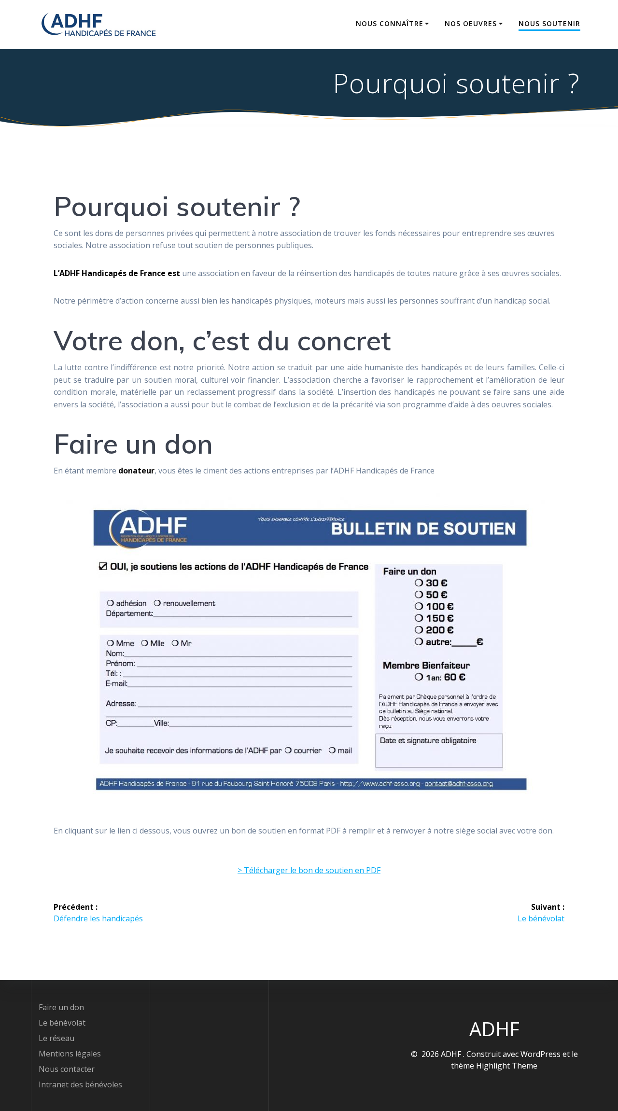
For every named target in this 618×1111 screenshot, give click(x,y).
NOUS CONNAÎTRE (389, 23)
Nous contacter (67, 1069)
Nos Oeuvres (471, 23)
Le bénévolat (62, 1022)
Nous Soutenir (549, 23)
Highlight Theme (506, 1065)
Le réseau (56, 1038)
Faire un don (61, 1007)
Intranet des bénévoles (80, 1084)
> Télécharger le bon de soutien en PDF (309, 870)
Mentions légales (70, 1053)
